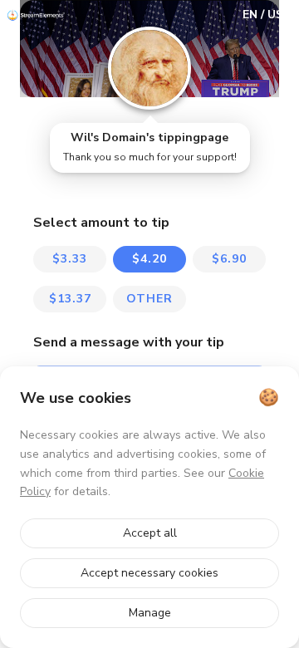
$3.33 (69, 259)
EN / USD (267, 14)
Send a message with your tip (128, 342)
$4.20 (149, 259)
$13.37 (70, 299)
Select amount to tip (101, 223)
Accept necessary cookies (149, 573)
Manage (150, 613)
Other (149, 299)
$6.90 (229, 259)
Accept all (150, 533)
